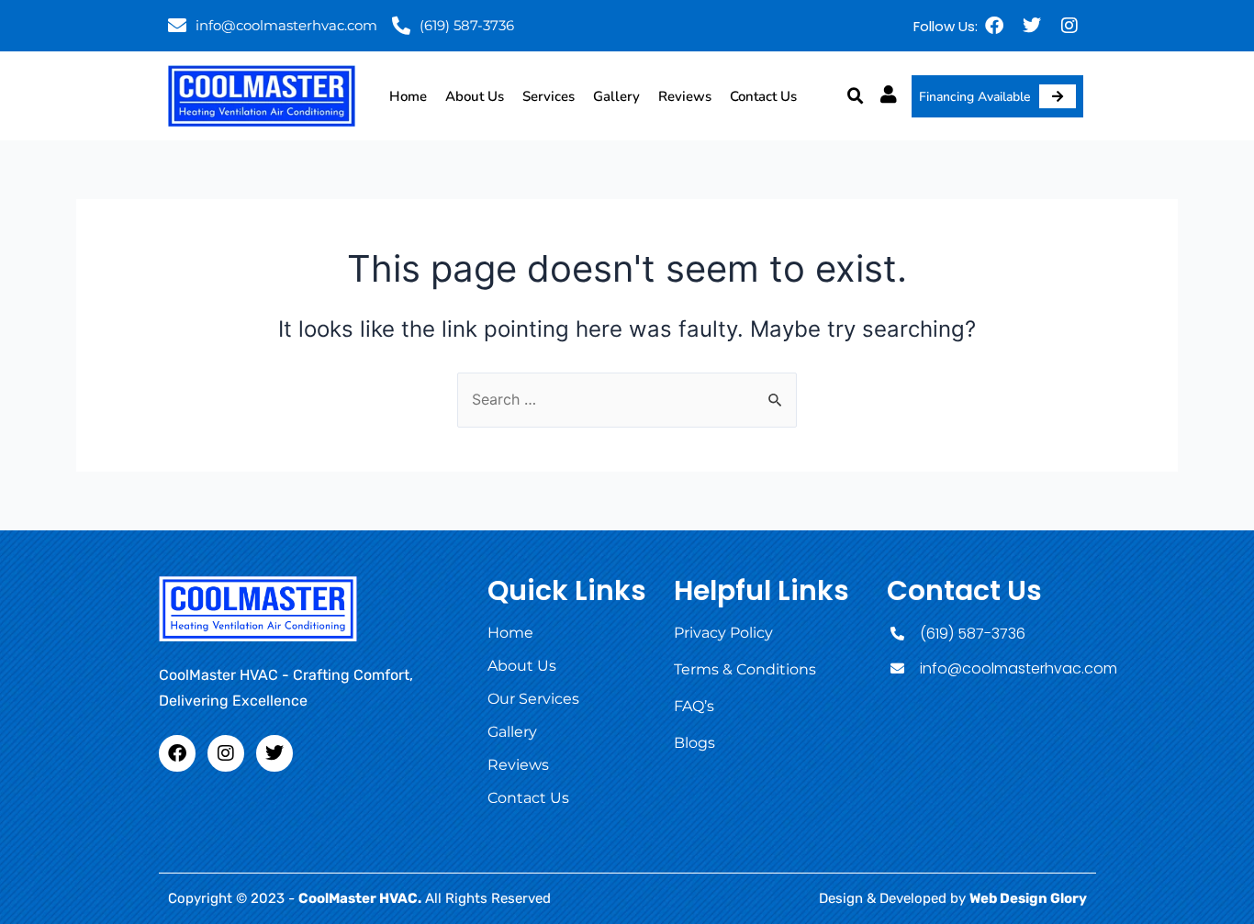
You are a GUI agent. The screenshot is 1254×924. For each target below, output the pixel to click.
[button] (855, 96)
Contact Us (763, 96)
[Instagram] (1069, 25)
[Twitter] (1031, 25)
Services (548, 96)
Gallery (616, 96)
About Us (474, 96)
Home (408, 96)
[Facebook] (994, 25)
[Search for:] (627, 399)
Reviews (684, 96)
